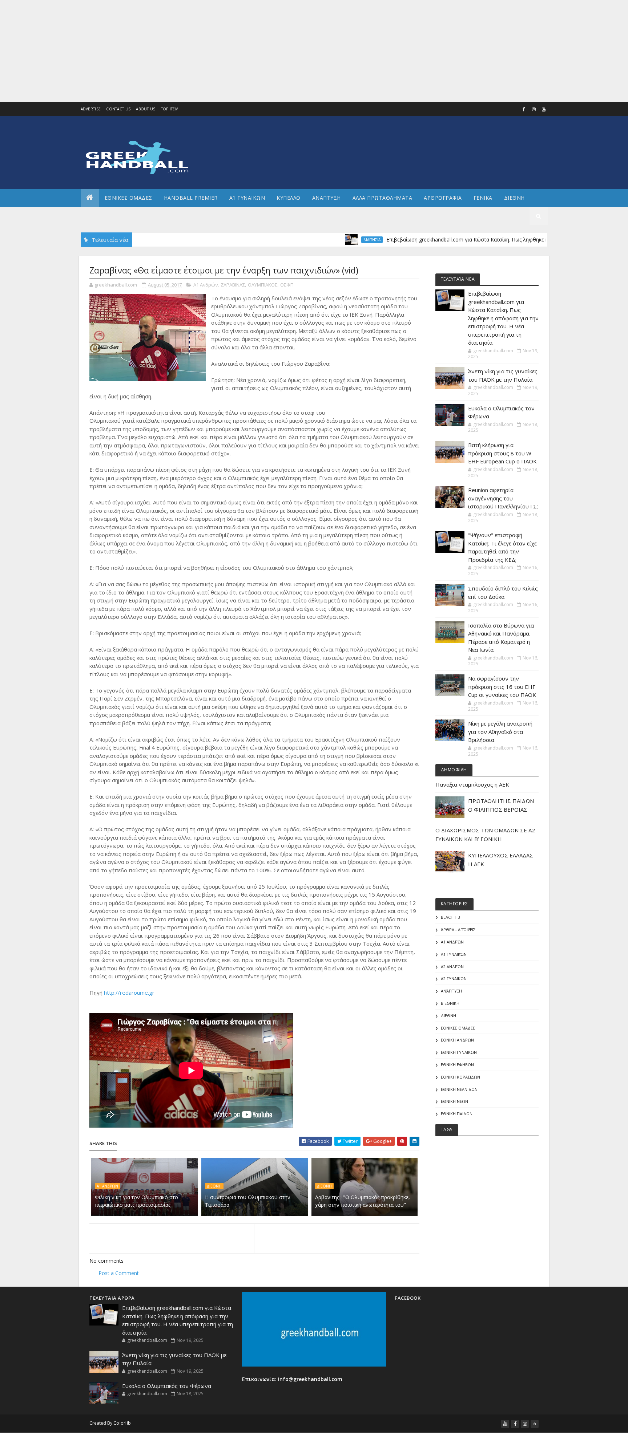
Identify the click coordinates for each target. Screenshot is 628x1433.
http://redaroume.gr (129, 992)
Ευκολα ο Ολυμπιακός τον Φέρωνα (166, 1385)
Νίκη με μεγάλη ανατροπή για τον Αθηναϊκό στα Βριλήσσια (500, 731)
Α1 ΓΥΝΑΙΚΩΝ (247, 197)
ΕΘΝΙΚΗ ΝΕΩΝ (454, 1101)
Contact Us (118, 108)
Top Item (169, 108)
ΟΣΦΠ (287, 284)
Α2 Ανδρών (452, 966)
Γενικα (483, 197)
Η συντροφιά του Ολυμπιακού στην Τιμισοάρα (247, 1201)
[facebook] (524, 109)
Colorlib (122, 1423)
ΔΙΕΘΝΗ (214, 1186)
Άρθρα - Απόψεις (458, 929)
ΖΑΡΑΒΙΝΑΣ (233, 284)
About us (145, 108)
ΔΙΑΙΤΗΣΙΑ (340, 239)
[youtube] (544, 109)
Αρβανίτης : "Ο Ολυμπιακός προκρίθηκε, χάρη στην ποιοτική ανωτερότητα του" (362, 1201)
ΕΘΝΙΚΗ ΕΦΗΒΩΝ (457, 1064)
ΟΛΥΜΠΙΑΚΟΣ (262, 284)
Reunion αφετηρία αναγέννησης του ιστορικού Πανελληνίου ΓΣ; (503, 498)
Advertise (91, 108)
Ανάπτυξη (451, 991)
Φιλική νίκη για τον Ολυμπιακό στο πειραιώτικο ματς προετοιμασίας (136, 1201)
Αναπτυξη (326, 197)
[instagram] (534, 109)
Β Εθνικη (450, 1003)
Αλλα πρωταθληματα (382, 197)
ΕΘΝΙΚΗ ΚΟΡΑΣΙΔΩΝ (460, 1077)
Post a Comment (118, 1273)
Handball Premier (191, 197)
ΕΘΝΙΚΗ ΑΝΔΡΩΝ (457, 1040)
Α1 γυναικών (454, 954)
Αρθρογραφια (443, 197)
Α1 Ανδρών (205, 284)
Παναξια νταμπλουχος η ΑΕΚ (472, 784)
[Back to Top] (535, 1424)
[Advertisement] (218, 51)
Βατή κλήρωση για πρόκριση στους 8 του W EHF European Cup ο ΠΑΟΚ (502, 453)
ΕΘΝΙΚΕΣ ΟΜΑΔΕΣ (128, 197)
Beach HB (450, 917)
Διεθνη (514, 197)
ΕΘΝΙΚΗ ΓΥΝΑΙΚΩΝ (459, 1052)
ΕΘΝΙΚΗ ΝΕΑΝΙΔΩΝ (459, 1089)
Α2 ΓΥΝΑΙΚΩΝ (454, 978)
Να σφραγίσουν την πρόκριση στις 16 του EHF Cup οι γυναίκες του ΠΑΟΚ (502, 686)
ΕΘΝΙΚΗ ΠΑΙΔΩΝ (456, 1113)
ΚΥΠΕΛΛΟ (289, 197)
